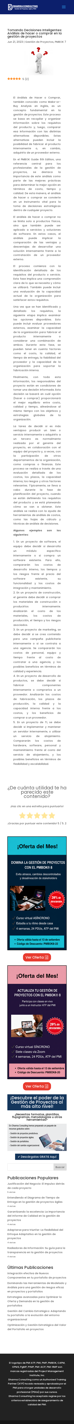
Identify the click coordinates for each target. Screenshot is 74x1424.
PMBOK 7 (60, 42)
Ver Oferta (35, 957)
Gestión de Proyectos (39, 42)
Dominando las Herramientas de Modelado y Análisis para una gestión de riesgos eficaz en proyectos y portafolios (36, 1287)
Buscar (60, 1167)
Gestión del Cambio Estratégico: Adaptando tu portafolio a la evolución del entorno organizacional (36, 1315)
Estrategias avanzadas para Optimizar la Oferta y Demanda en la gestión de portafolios (34, 1301)
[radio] (22, 816)
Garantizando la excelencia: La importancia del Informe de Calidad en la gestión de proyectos (36, 1216)
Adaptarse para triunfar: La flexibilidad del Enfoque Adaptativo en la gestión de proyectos (35, 1234)
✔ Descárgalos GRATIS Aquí (37, 1157)
